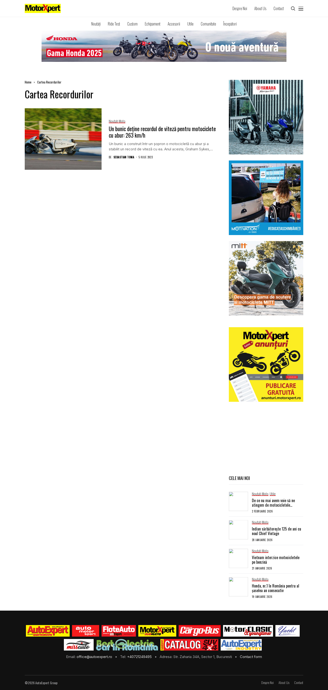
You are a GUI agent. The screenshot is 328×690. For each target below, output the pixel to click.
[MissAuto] (79, 645)
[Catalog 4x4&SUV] (189, 645)
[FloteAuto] (119, 631)
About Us (284, 683)
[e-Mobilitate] (127, 645)
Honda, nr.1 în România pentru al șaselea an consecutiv (275, 588)
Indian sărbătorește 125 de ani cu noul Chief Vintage (276, 531)
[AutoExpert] (48, 631)
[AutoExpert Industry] (241, 645)
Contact (298, 683)
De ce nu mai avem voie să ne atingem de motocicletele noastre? (273, 505)
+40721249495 (140, 656)
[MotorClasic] (248, 631)
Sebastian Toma (124, 157)
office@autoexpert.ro (95, 656)
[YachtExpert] (287, 631)
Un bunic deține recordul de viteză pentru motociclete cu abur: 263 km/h (162, 132)
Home (28, 82)
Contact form (251, 656)
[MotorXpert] (157, 631)
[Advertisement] (266, 438)
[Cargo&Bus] (200, 631)
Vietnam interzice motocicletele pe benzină (275, 560)
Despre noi (267, 683)
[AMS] (85, 631)
